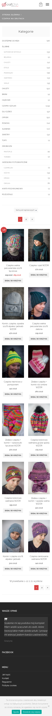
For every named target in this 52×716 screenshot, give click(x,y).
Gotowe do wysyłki (12, 52)
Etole (6, 68)
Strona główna (11, 15)
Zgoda (16, 712)
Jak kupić (6, 675)
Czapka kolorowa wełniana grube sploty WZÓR (39, 443)
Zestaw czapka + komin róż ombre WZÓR (39, 384)
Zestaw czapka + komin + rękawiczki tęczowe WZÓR (13, 443)
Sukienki (6, 129)
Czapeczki (8, 168)
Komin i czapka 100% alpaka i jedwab (13, 557)
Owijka (7, 183)
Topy (4, 140)
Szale (6, 83)
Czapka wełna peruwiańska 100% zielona (39, 326)
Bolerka (7, 57)
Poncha (6, 123)
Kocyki (7, 173)
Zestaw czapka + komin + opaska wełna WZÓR (39, 501)
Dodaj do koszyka (13, 280)
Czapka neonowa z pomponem (13, 383)
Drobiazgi (7, 146)
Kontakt (5, 678)
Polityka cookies (9, 685)
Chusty (7, 62)
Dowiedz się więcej (31, 712)
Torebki (7, 157)
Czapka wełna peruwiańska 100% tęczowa (13, 268)
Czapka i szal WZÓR (39, 265)
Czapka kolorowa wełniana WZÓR (13, 499)
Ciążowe (6, 100)
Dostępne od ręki (10, 41)
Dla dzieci (7, 112)
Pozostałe (7, 194)
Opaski (5, 117)
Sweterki (8, 78)
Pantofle (8, 152)
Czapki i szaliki (9, 106)
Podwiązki (8, 73)
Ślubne (5, 47)
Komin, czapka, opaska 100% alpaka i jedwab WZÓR (13, 326)
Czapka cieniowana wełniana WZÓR (39, 557)
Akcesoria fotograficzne (14, 162)
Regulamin (7, 682)
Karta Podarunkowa (12, 189)
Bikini (4, 94)
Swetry (6, 135)
